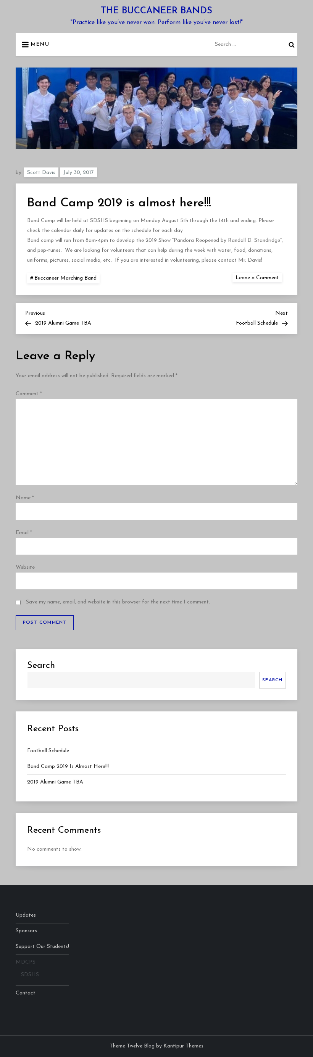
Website (25, 567)
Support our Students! (42, 946)
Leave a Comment (259, 277)
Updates (26, 915)
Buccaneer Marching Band (65, 278)
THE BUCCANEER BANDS (156, 11)
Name (25, 498)
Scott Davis (41, 172)
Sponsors (26, 931)
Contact (25, 993)
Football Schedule (48, 751)
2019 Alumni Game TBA (55, 782)
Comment (29, 394)
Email (24, 533)
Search (41, 665)
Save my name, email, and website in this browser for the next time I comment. (118, 602)
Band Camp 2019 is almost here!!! (68, 766)
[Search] (292, 44)
